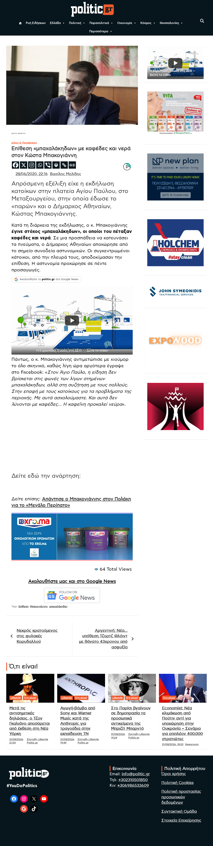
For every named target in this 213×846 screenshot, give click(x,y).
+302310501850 (133, 780)
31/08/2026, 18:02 (172, 744)
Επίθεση (23, 606)
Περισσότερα (98, 31)
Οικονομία (124, 23)
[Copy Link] (64, 165)
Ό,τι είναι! (30, 697)
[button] (72, 321)
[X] (23, 165)
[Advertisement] (72, 440)
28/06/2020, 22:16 (32, 174)
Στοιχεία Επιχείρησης (181, 820)
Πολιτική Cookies (177, 783)
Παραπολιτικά (99, 23)
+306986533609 (133, 786)
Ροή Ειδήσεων (36, 23)
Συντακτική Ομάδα (179, 812)
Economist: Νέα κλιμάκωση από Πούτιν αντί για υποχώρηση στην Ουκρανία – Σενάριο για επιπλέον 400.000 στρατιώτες (182, 723)
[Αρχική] (20, 23)
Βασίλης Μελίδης (65, 174)
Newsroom (192, 744)
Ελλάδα (55, 23)
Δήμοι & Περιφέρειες (24, 142)
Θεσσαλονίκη (169, 23)
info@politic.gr (136, 774)
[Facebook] (15, 165)
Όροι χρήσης (173, 774)
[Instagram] (31, 165)
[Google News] (72, 165)
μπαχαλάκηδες (58, 606)
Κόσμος (145, 23)
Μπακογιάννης (39, 606)
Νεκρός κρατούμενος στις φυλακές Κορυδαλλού (37, 636)
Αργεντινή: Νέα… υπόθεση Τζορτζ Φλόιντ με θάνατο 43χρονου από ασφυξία (103, 639)
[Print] (56, 165)
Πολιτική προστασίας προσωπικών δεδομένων (181, 797)
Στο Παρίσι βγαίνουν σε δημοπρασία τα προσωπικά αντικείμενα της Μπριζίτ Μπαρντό (131, 718)
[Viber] (48, 165)
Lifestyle (16, 697)
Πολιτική (75, 23)
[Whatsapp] (39, 165)
